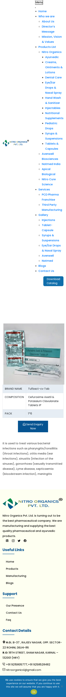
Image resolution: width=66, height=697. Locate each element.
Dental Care (53, 77)
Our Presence (15, 606)
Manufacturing (16, 576)
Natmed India (51, 164)
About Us (48, 21)
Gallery (43, 215)
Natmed (47, 261)
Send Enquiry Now (34, 426)
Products (12, 569)
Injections (48, 220)
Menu (39, 2)
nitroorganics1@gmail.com (23, 670)
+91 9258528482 (39, 664)
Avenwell (48, 256)
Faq (8, 620)
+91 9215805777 (16, 664)
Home (42, 11)
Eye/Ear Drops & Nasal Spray (53, 88)
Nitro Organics (52, 52)
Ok (33, 692)
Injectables (52, 108)
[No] (61, 686)
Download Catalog (53, 281)
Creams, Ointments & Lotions (54, 67)
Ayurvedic (52, 57)
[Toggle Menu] (35, 7)
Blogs (42, 266)
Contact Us (46, 271)
